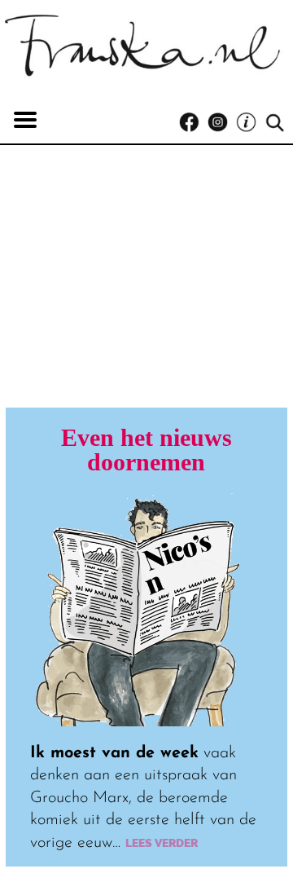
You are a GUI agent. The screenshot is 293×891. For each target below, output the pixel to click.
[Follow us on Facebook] (193, 122)
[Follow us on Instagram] (222, 122)
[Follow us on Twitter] (250, 122)
